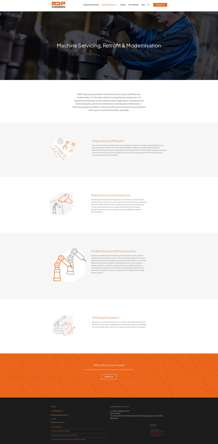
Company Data (57, 427)
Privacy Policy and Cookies (61, 431)
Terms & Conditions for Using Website (64, 435)
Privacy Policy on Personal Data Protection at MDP (69, 439)
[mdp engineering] (58, 1)
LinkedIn (54, 419)
